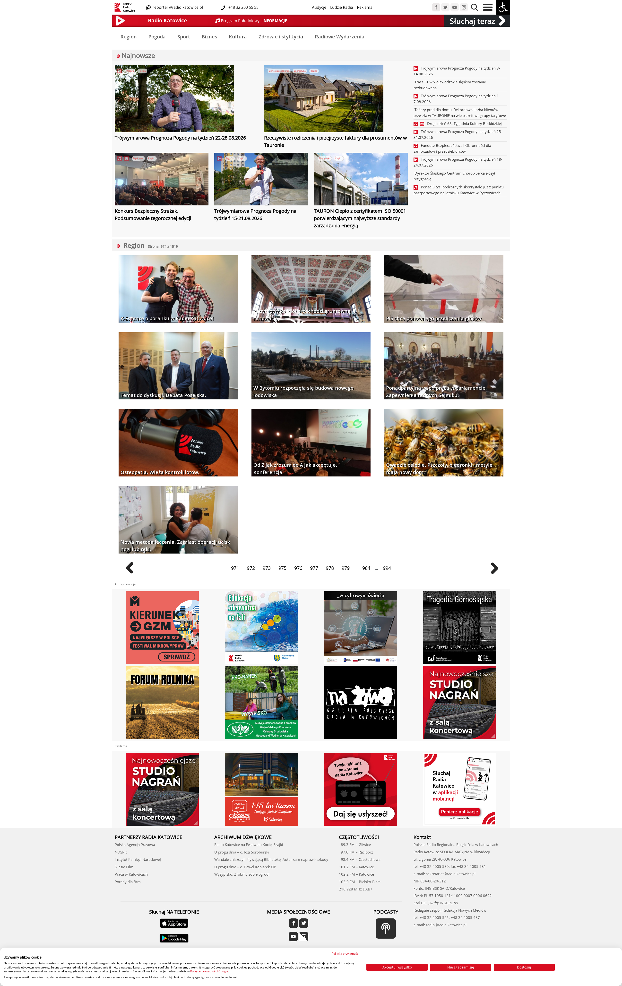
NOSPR (121, 852)
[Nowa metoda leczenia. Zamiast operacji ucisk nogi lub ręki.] (178, 520)
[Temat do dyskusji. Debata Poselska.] (178, 366)
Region (129, 36)
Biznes (209, 36)
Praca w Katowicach (131, 874)
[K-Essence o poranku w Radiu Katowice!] (178, 289)
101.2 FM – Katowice (356, 866)
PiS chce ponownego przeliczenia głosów (433, 318)
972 (251, 568)
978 (330, 568)
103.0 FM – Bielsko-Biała (359, 881)
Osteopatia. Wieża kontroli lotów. (160, 472)
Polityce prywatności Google (209, 971)
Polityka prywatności (345, 953)
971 (235, 568)
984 (366, 568)
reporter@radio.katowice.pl (177, 7)
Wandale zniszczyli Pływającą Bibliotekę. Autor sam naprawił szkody (271, 859)
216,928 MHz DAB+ (355, 889)
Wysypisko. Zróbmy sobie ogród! (241, 874)
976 (298, 568)
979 (346, 568)
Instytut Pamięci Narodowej (138, 859)
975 (282, 568)
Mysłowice (138, 158)
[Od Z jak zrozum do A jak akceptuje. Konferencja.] (311, 443)
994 (387, 568)
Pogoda (157, 36)
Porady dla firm (128, 881)
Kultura (238, 36)
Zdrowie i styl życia (281, 36)
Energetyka (300, 70)
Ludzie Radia (341, 7)
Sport (183, 36)
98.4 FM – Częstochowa (359, 859)
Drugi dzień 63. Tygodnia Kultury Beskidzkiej (463, 123)
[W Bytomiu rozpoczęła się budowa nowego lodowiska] (311, 366)
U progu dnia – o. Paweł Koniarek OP (245, 866)
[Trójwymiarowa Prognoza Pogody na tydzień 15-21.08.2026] (261, 179)
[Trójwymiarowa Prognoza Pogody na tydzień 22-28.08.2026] (174, 99)
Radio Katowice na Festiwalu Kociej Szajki (248, 844)
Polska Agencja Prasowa (135, 844)
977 (314, 568)
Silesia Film (124, 866)
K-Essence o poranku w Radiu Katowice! (167, 318)
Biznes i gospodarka (279, 70)
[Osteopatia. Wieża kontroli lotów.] (178, 443)
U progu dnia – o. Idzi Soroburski (241, 852)
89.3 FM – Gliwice (355, 844)
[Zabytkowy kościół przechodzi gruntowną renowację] (311, 289)
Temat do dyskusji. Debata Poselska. (163, 395)
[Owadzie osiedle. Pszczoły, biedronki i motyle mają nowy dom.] (443, 443)
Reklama (364, 7)
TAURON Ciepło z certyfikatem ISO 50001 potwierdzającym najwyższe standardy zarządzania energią (360, 218)
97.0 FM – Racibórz (356, 852)
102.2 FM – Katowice (356, 874)
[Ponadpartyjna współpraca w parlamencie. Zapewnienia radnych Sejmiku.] (443, 366)
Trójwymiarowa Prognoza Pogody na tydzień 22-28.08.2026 (180, 137)
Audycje (319, 7)
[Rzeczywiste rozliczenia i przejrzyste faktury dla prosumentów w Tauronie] (323, 99)
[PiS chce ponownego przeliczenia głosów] (443, 289)
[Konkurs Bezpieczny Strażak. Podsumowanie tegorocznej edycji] (161, 179)
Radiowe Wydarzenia (339, 36)
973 (267, 568)
